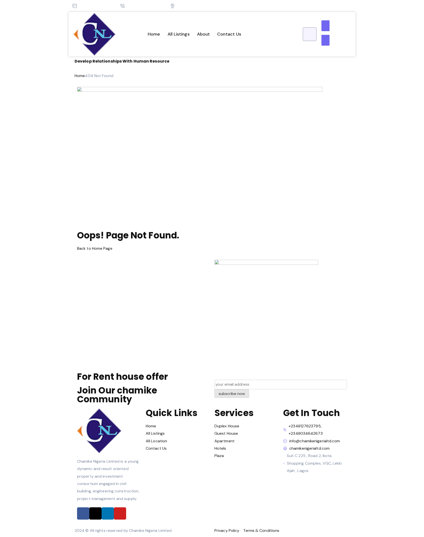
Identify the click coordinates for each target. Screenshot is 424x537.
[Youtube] (120, 513)
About (203, 34)
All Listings (179, 34)
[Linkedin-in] (108, 513)
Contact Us (229, 34)
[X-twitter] (95, 513)
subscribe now (232, 393)
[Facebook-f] (83, 513)
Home (154, 34)
